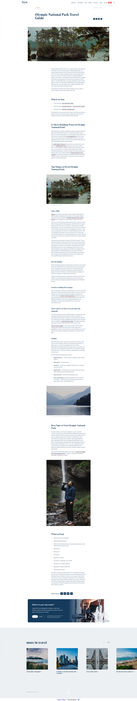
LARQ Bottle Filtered (59, 144)
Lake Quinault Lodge (67, 103)
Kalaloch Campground (68, 109)
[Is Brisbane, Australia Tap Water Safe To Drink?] (67, 659)
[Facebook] (94, 19)
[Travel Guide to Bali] (97, 659)
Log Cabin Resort (66, 106)
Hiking (53, 214)
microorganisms (71, 136)
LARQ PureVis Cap (61, 146)
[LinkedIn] (96, 19)
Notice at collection (62, 699)
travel (38, 7)
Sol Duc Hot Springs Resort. (67, 295)
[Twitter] (99, 19)
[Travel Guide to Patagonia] (37, 659)
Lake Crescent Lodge (79, 106)
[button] (108, 642)
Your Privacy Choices (72, 699)
